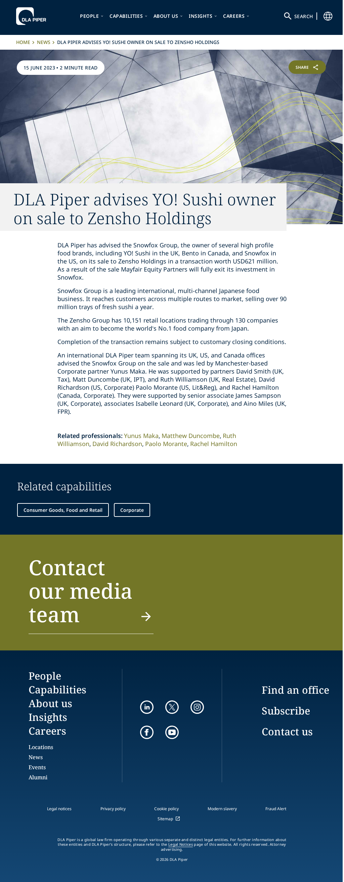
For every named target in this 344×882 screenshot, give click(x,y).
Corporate (132, 510)
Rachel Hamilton (213, 444)
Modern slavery (222, 809)
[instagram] (197, 707)
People (89, 16)
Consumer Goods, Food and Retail (63, 510)
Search (303, 16)
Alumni (38, 777)
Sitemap (165, 819)
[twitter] (172, 707)
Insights (201, 16)
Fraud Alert (275, 809)
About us (166, 16)
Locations (41, 747)
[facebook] (147, 732)
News (43, 42)
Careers (234, 16)
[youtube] (172, 732)
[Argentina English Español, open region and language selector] (327, 16)
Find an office (295, 690)
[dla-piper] (33, 16)
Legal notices (59, 809)
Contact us (287, 731)
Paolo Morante (166, 444)
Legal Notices (180, 844)
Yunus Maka (141, 436)
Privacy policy (113, 809)
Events (37, 767)
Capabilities (126, 16)
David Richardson (117, 444)
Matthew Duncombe (191, 436)
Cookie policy (166, 809)
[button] (91, 594)
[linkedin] (147, 707)
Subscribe (286, 711)
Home (23, 42)
